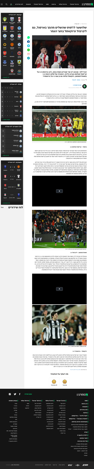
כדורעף (15, 408)
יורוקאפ (27, 408)
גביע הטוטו (62, 408)
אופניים (15, 424)
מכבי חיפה (62, 417)
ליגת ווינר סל (38, 403)
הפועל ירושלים (37, 415)
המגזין (85, 455)
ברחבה (54, 4)
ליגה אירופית (50, 405)
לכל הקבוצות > (5, 77)
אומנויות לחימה (13, 439)
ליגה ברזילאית (49, 426)
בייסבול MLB (14, 433)
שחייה (15, 410)
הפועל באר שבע (61, 428)
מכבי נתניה (62, 430)
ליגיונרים (63, 410)
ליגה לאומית (62, 405)
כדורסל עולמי (25, 400)
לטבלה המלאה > (6, 119)
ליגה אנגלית (77, 23)
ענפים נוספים (13, 400)
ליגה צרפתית (50, 417)
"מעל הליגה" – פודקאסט (79, 415)
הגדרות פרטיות (39, 464)
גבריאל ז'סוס (76, 369)
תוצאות (28, 4)
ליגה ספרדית (50, 412)
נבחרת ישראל (61, 415)
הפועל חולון (38, 412)
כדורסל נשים (38, 408)
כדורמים (15, 428)
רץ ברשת (84, 403)
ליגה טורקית (50, 421)
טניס (85, 432)
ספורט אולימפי (13, 417)
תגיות (85, 453)
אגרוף (15, 415)
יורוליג (27, 405)
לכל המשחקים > (6, 203)
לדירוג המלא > (5, 155)
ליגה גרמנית (50, 410)
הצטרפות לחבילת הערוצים (80, 448)
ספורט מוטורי (13, 426)
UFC (16, 419)
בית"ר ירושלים (61, 419)
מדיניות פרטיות (82, 441)
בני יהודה (63, 433)
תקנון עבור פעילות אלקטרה (80, 426)
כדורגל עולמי (63, 4)
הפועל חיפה (62, 426)
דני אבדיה (38, 417)
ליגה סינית (50, 424)
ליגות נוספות (50, 428)
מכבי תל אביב (61, 421)
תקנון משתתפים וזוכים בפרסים (79, 424)
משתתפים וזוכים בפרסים (79, 421)
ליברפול (74, 80)
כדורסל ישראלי (38, 4)
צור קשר (54, 464)
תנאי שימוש (83, 438)
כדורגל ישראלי (74, 4)
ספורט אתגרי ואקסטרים (13, 436)
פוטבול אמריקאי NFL (12, 430)
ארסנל (78, 80)
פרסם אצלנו (61, 464)
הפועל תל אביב (61, 424)
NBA (28, 403)
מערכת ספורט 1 (77, 85)
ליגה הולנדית (50, 419)
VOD (47, 4)
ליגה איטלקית (49, 415)
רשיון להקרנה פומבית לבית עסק (79, 446)
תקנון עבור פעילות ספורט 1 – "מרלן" (77, 429)
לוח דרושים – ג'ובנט (82, 450)
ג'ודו (16, 412)
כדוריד (15, 405)
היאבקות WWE (13, 421)
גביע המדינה (62, 412)
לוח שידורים (19, 4)
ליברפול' (71, 369)
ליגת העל (63, 403)
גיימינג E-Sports (82, 435)
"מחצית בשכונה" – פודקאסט (78, 418)
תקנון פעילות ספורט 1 (81, 444)
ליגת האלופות (49, 403)
